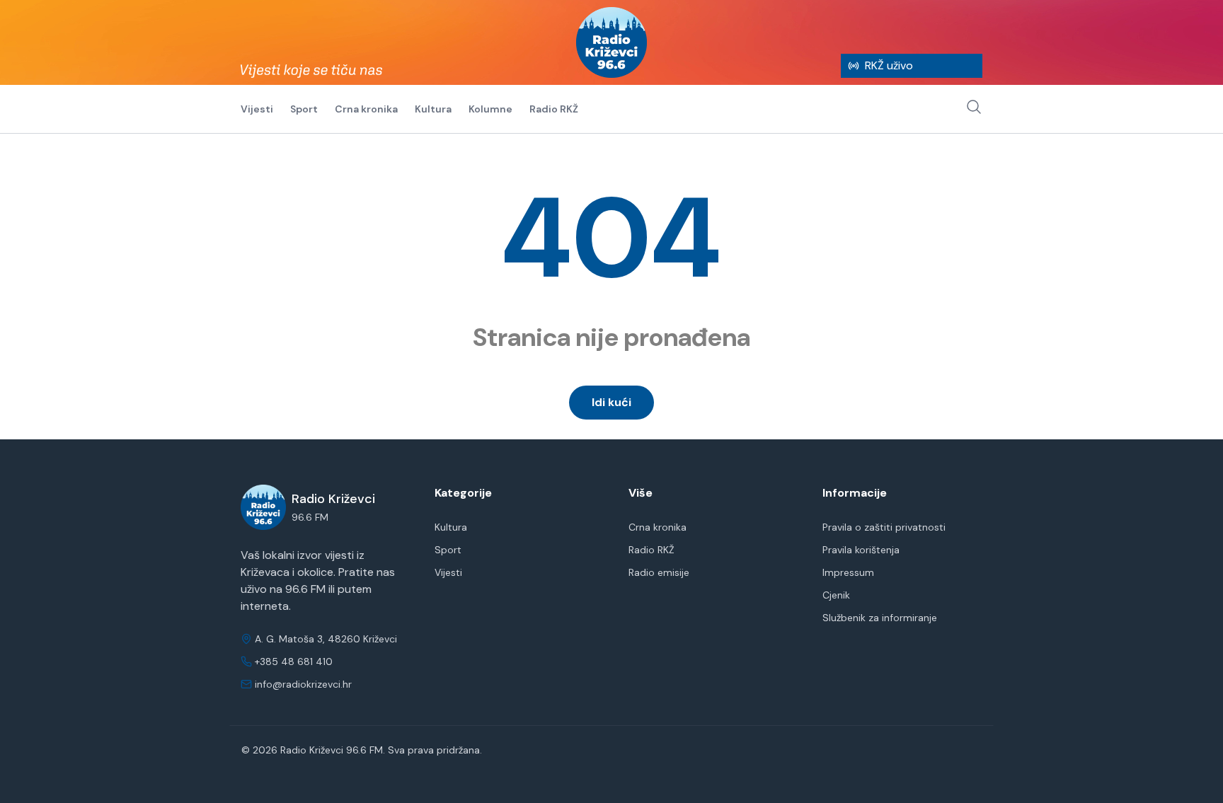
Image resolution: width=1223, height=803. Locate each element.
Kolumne (490, 109)
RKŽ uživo (889, 65)
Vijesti (257, 109)
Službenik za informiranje (879, 617)
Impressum (848, 572)
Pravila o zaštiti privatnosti (884, 527)
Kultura (433, 109)
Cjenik (836, 595)
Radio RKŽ (553, 109)
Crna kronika (366, 109)
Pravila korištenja (861, 549)
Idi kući (611, 402)
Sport (304, 109)
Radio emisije (658, 572)
